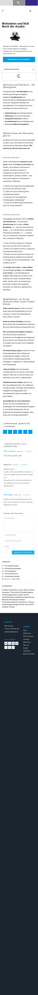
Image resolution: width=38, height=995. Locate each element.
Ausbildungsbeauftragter (10, 604)
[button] (33, 69)
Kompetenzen (23, 602)
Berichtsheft (15, 592)
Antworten (28, 451)
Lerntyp (20, 590)
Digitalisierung (29, 597)
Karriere (26, 595)
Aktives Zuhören (29, 590)
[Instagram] (9, 643)
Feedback (21, 599)
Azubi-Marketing (7, 597)
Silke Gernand (9, 451)
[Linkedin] (16, 643)
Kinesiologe (8, 495)
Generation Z (6, 592)
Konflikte (5, 590)
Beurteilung (14, 599)
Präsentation (12, 590)
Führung (31, 602)
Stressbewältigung (26, 592)
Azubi (27, 604)
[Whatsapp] (13, 647)
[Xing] (9, 647)
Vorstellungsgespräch (9, 595)
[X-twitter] (6, 647)
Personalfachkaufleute (9, 602)
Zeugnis (20, 595)
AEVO (31, 604)
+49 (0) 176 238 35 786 (11, 629)
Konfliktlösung (19, 597)
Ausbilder (5, 607)
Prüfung (12, 607)
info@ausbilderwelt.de (11, 632)
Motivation (5, 599)
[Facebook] (13, 643)
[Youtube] (6, 643)
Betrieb (21, 604)
